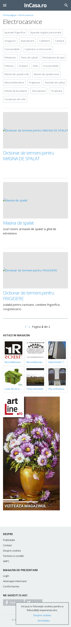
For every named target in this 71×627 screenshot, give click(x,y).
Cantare (59, 40)
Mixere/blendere (14, 82)
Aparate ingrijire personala (45, 32)
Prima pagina (9, 15)
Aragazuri (10, 40)
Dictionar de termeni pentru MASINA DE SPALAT (28, 156)
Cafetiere (44, 40)
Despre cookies (12, 550)
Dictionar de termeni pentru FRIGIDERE (28, 296)
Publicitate (9, 540)
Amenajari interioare (15, 581)
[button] (5, 5)
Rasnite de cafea (55, 82)
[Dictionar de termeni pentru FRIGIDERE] (35, 270)
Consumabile (12, 49)
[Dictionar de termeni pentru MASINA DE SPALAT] (35, 130)
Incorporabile (51, 66)
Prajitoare (34, 82)
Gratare (23, 66)
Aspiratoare (27, 40)
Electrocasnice (26, 15)
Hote (35, 66)
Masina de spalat (18, 223)
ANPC (6, 561)
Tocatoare (56, 91)
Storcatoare (39, 91)
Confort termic (11, 586)
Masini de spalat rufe (17, 74)
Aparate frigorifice (15, 32)
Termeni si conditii (13, 556)
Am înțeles (44, 620)
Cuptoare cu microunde (38, 49)
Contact (7, 545)
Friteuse (9, 66)
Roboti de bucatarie (16, 91)
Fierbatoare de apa (53, 57)
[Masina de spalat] (35, 200)
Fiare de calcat (29, 57)
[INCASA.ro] (35, 5)
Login (6, 576)
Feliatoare (10, 57)
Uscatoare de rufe (15, 99)
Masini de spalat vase (46, 74)
